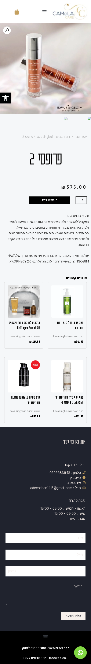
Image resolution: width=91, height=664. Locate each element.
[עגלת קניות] (17, 11)
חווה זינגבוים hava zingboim (53, 136)
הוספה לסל (50, 200)
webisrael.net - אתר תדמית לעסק (45, 648)
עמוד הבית (80, 136)
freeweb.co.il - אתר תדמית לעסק (45, 658)
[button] (5, 98)
